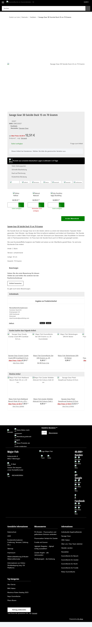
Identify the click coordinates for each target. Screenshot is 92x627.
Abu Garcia (11, 584)
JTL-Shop (80, 619)
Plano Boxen (11, 600)
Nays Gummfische (13, 596)
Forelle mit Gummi (40, 542)
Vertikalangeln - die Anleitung (44, 559)
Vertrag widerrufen (19, 610)
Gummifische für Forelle (69, 568)
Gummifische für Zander (70, 560)
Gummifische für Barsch (69, 556)
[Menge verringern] (10, 205)
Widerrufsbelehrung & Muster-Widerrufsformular (18, 558)
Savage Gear (66, 536)
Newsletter (65, 552)
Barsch (42, 323)
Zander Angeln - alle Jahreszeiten (41, 554)
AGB (9, 536)
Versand (24, 138)
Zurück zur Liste (14, 17)
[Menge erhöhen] (16, 205)
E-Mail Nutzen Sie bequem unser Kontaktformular (15, 467)
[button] (71, 2)
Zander (48, 323)
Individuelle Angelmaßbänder (71, 532)
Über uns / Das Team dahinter (72, 544)
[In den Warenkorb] (9, 24)
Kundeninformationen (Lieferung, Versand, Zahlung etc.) (17, 542)
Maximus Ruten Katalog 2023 (17, 592)
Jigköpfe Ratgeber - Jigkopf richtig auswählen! (44, 547)
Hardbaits (13, 126)
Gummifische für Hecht (69, 564)
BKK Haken (11, 588)
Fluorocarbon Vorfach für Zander (46, 538)
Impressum (11, 553)
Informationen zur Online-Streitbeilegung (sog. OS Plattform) (16, 565)
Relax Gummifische (68, 572)
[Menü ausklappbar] (3, 1)
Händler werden (67, 548)
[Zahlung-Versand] (46, 182)
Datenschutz (11, 532)
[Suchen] (87, 8)
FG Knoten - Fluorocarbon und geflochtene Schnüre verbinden (45, 533)
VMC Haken (65, 540)
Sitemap (10, 549)
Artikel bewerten (15, 283)
